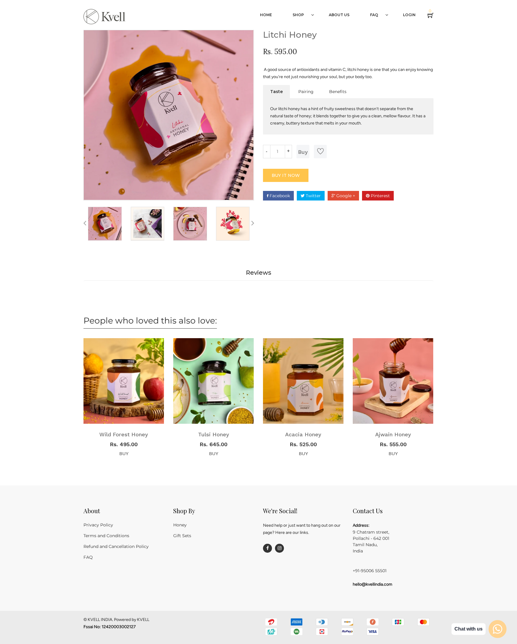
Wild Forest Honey (123, 434)
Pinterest (379, 195)
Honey (180, 525)
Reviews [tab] (258, 272)
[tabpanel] (348, 116)
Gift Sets (182, 535)
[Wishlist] (320, 151)
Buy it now (286, 175)
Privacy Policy (98, 525)
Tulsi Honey (213, 434)
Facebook (279, 195)
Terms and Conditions (106, 535)
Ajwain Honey (393, 434)
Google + (345, 195)
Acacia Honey (303, 434)
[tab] (276, 91)
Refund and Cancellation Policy (116, 546)
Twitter (313, 195)
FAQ (88, 557)
